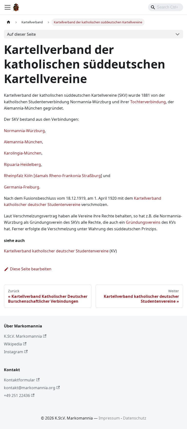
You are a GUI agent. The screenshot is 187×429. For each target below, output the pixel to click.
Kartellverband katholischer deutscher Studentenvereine (56, 251)
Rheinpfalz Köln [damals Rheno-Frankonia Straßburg (52, 175)
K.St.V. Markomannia (23, 336)
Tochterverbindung (148, 101)
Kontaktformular (19, 380)
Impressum (109, 418)
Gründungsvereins (143, 222)
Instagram (13, 351)
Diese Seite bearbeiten (30, 269)
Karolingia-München (22, 153)
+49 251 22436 (17, 395)
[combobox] (165, 7)
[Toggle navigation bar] (7, 7)
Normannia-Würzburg (24, 130)
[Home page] (8, 22)
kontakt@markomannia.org (29, 387)
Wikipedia (13, 344)
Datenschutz (134, 418)
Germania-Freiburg (21, 187)
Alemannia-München (23, 142)
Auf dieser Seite (21, 34)
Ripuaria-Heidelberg (22, 164)
